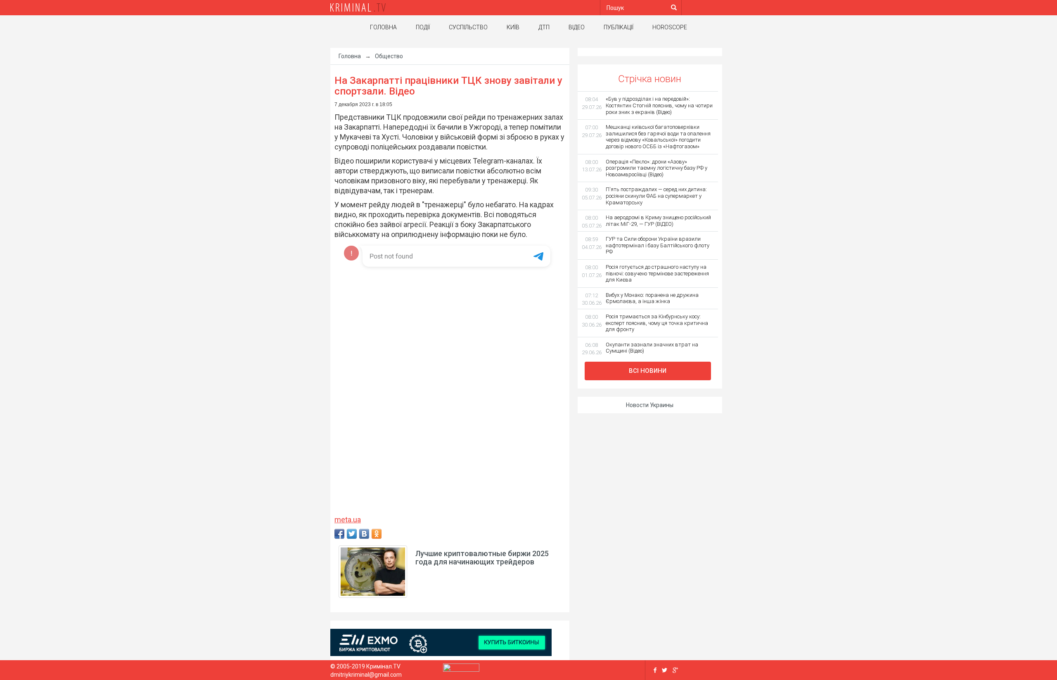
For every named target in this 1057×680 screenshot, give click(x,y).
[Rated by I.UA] (461, 669)
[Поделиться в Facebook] (339, 534)
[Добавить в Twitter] (352, 534)
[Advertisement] (256, 179)
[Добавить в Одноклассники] (377, 534)
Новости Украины (649, 405)
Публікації (618, 27)
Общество (389, 56)
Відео (577, 27)
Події (423, 27)
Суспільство (468, 27)
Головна (383, 27)
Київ (513, 27)
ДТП (544, 27)
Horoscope (669, 27)
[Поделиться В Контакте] (364, 534)
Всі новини (647, 370)
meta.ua (347, 519)
